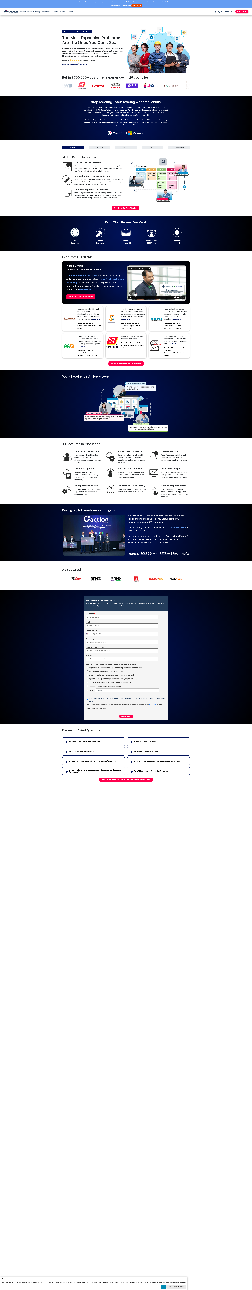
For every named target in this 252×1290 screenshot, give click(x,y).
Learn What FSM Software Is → (74, 64)
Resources (62, 12)
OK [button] (163, 1287)
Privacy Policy (80, 1282)
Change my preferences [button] (176, 1287)
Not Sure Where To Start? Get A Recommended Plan (126, 779)
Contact (70, 12)
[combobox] (89, 634)
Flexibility (99, 147)
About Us (55, 12)
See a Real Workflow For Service (126, 363)
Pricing (37, 12)
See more (96, 319)
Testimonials (45, 12)
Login (219, 11)
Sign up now (137, 6)
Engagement (179, 147)
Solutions (23, 12)
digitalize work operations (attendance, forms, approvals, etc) (113, 679)
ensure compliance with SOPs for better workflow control (111, 675)
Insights (152, 147)
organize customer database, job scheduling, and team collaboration (115, 668)
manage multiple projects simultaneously (105, 686)
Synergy (73, 147)
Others (91, 690)
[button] (93, 742)
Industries (30, 12)
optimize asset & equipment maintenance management (111, 682)
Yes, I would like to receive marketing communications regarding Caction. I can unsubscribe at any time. (127, 699)
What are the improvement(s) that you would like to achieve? (111, 664)
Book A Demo (126, 716)
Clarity (126, 147)
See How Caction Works (125, 208)
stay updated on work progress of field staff (106, 671)
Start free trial (242, 11)
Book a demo (229, 11)
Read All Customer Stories (81, 296)
